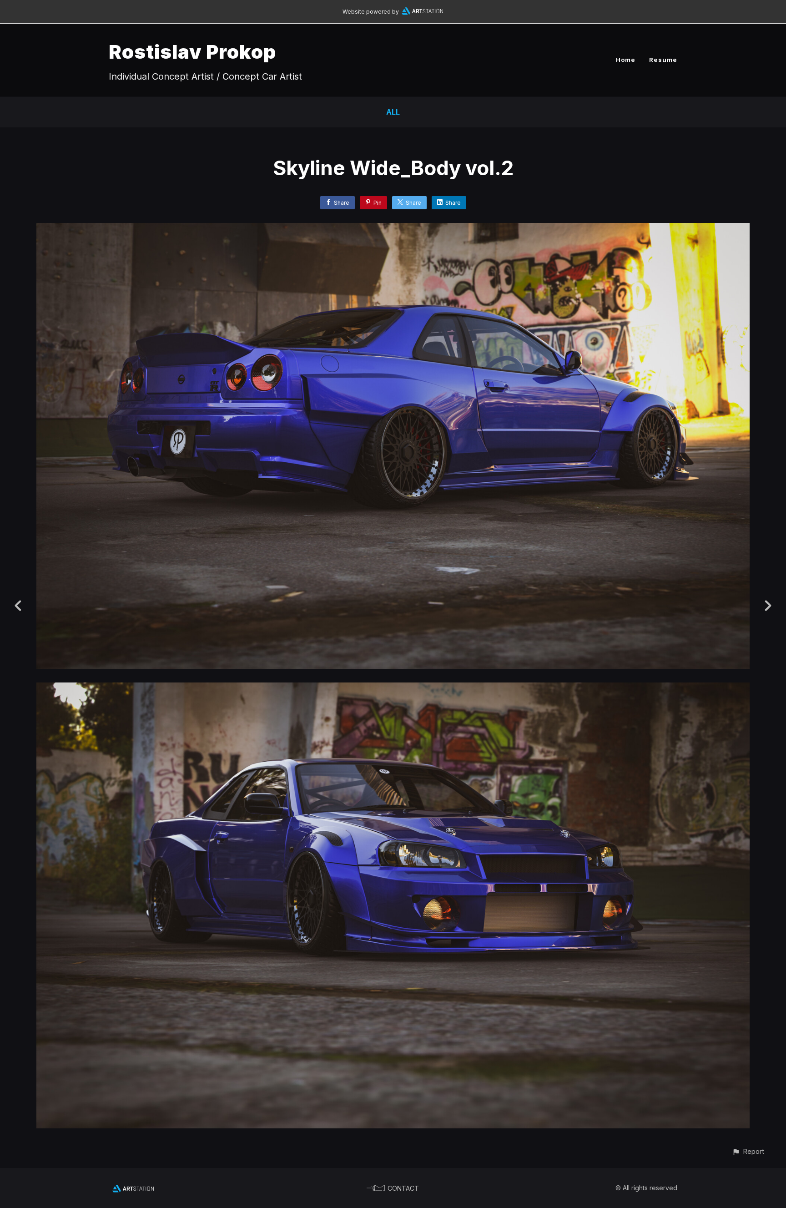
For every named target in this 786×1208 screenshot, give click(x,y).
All (393, 111)
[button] (748, 1151)
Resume (663, 59)
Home (625, 59)
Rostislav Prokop (192, 51)
